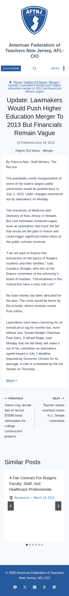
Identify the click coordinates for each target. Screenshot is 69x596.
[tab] (27, 545)
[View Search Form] (34, 69)
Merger (48, 150)
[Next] (58, 506)
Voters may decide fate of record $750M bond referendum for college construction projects (18, 417)
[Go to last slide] (11, 506)
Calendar (11, 68)
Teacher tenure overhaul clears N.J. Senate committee (53, 409)
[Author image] (11, 498)
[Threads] (44, 587)
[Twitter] (24, 587)
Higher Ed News (28, 150)
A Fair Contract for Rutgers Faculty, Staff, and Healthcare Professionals (32, 483)
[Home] (10, 82)
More (9, 380)
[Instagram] (34, 587)
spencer (24, 497)
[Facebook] (15, 587)
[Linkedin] (54, 587)
